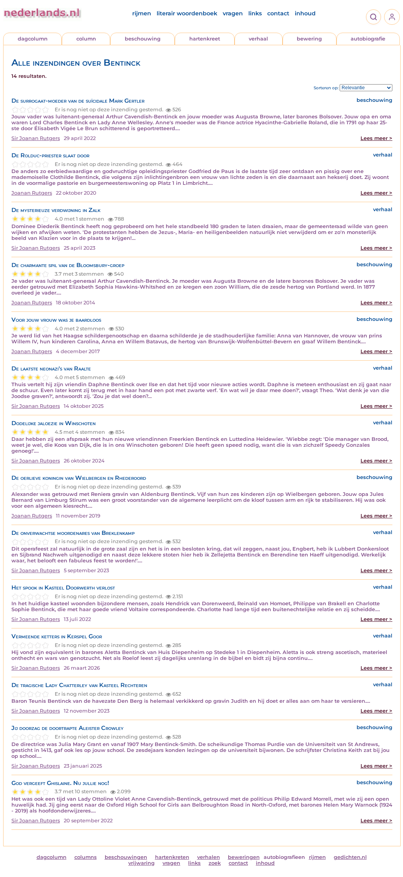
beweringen (244, 857)
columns (85, 857)
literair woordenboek (187, 13)
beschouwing (143, 39)
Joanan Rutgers (31, 193)
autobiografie (368, 39)
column (86, 39)
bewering (309, 39)
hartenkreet (204, 39)
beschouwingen (126, 857)
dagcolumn (33, 39)
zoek (215, 863)
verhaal (258, 39)
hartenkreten (172, 857)
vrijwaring (141, 863)
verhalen (208, 857)
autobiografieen (284, 857)
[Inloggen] (392, 17)
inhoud (305, 13)
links (255, 13)
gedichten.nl (350, 857)
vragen (233, 13)
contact (278, 13)
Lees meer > (376, 138)
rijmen (141, 13)
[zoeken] (373, 16)
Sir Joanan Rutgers (35, 138)
